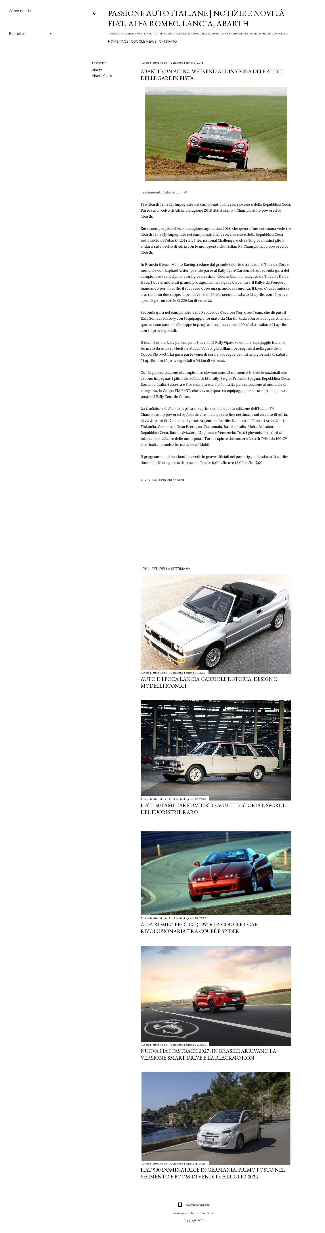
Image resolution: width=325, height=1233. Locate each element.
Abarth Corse (102, 76)
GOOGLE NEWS (144, 42)
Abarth (97, 70)
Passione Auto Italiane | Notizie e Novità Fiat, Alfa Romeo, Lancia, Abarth (196, 18)
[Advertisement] (216, 525)
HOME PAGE (118, 42)
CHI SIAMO (168, 42)
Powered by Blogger (197, 1204)
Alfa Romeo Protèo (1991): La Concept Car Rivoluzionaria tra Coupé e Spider (199, 928)
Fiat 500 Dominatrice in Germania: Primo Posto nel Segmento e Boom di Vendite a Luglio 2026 (213, 1173)
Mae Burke (207, 1213)
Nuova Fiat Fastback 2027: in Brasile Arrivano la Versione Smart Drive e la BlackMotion (208, 1054)
